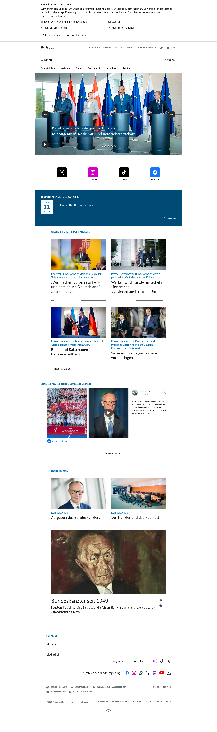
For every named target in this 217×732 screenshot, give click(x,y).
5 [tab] (115, 146)
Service (126, 68)
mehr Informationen (55, 27)
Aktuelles (66, 68)
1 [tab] (102, 146)
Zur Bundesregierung (101, 48)
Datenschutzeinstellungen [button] (158, 702)
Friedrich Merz (49, 68)
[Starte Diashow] (45, 144)
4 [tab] (112, 146)
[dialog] (108, 21)
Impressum (103, 702)
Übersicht (137, 702)
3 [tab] (109, 146)
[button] (174, 47)
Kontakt (129, 48)
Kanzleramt (93, 68)
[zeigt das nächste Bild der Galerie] (171, 114)
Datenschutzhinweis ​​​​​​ (146, 48)
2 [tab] (105, 146)
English (118, 48)
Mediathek (111, 68)
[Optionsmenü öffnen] (161, 611)
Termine (171, 218)
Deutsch (167, 687)
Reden (79, 68)
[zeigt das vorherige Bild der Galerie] (45, 114)
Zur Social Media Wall (108, 453)
